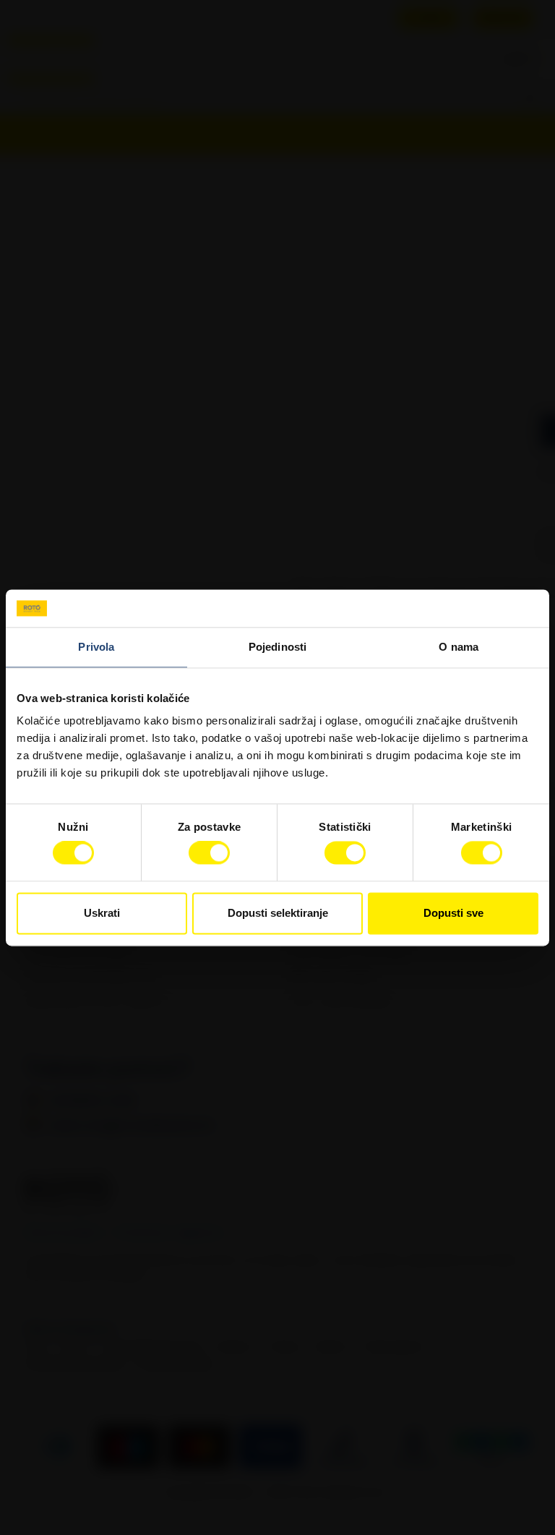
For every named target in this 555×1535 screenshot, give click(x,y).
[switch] (209, 853)
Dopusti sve (453, 913)
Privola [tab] (96, 647)
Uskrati (102, 913)
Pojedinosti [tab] (277, 647)
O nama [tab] (458, 647)
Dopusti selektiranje (278, 913)
